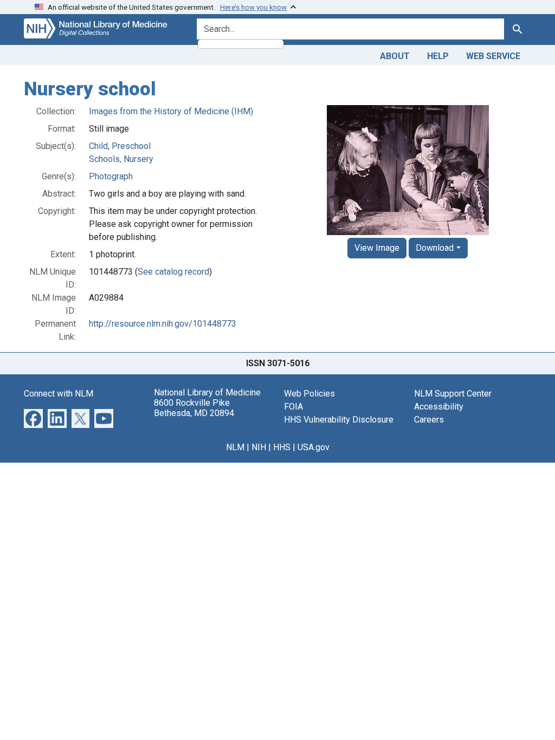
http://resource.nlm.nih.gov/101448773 (162, 324)
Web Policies (309, 393)
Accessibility (438, 406)
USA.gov (314, 447)
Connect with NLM (58, 393)
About (395, 56)
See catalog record (173, 272)
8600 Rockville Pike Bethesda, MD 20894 (194, 408)
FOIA (293, 406)
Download (435, 248)
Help (438, 56)
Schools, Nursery (121, 159)
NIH (258, 447)
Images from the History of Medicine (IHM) (171, 111)
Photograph (111, 176)
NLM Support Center (453, 393)
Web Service (493, 56)
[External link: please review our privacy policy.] (33, 417)
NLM (235, 447)
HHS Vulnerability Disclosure (338, 419)
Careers (429, 419)
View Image (376, 248)
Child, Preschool (120, 146)
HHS (282, 447)
